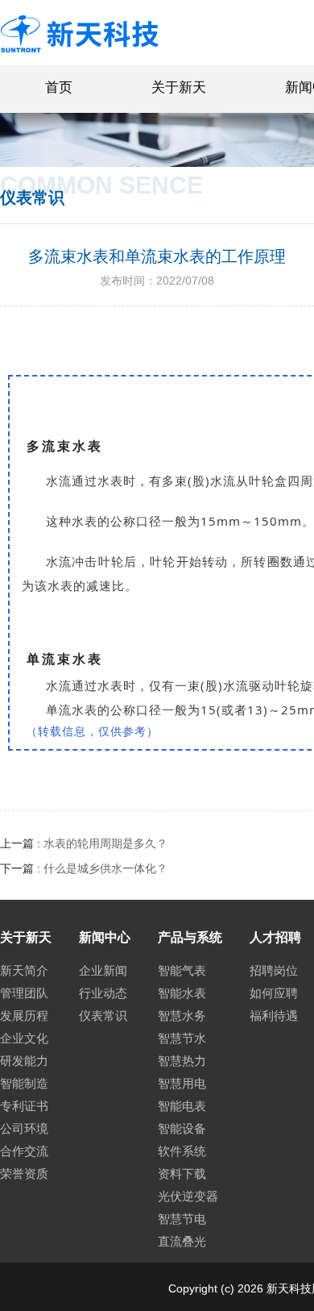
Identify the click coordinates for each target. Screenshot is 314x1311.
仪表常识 (103, 1015)
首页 (58, 87)
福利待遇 (274, 1015)
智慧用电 (182, 1083)
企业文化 (24, 1038)
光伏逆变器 (188, 1196)
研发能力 (24, 1061)
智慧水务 (182, 1015)
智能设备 (182, 1128)
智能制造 (24, 1083)
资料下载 (182, 1173)
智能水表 (182, 993)
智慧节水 (182, 1038)
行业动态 (103, 993)
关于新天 (178, 87)
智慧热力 (182, 1061)
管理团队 (24, 993)
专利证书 (24, 1106)
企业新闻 (103, 970)
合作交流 (24, 1151)
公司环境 (24, 1128)
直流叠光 (182, 1241)
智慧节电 (182, 1219)
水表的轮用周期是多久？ (105, 843)
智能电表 (182, 1106)
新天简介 (24, 970)
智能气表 (182, 970)
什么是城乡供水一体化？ (105, 868)
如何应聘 (274, 993)
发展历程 (24, 1015)
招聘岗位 (274, 970)
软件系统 (182, 1151)
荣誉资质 (24, 1173)
